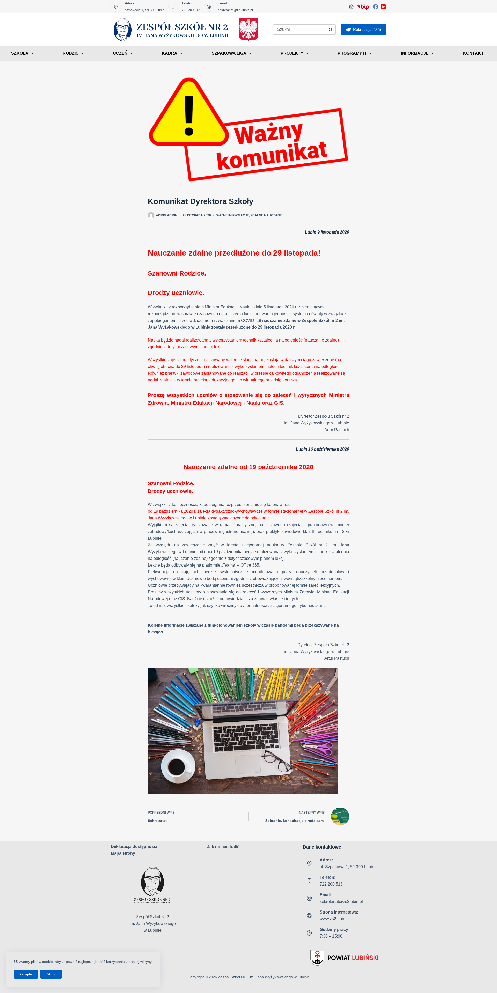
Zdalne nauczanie (267, 215)
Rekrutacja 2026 (367, 29)
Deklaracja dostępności (134, 846)
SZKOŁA (19, 53)
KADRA (169, 53)
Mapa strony (123, 853)
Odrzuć (51, 974)
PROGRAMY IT (352, 53)
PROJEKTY (292, 53)
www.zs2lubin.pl (335, 919)
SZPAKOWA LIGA (229, 53)
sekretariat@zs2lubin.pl (235, 10)
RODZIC (71, 53)
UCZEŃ (120, 53)
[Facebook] (375, 6)
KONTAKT (473, 53)
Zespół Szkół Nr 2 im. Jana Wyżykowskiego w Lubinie (264, 977)
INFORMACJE (415, 53)
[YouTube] (383, 6)
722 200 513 (191, 10)
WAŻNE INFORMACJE (232, 215)
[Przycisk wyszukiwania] (330, 29)
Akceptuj (26, 974)
